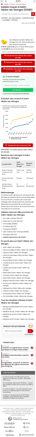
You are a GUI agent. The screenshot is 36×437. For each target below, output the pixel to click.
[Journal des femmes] (9, 423)
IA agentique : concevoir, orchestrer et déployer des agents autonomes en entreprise (15, 363)
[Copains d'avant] (9, 431)
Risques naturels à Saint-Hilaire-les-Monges (18, 280)
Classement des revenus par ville (19, 145)
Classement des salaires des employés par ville (19, 70)
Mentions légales (17, 413)
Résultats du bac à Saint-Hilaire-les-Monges (18, 311)
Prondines (14, 20)
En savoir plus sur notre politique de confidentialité (16, 93)
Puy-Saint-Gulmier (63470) (12, 218)
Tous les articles (26, 411)
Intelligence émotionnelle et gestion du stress (15, 355)
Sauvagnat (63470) (10, 234)
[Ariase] (9, 435)
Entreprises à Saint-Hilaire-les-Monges (17, 293)
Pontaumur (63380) (10, 229)
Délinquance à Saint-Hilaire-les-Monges (17, 288)
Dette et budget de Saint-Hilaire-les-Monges (19, 250)
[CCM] (26, 423)
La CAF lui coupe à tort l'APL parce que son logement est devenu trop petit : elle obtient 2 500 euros (17, 378)
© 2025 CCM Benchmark (18, 415)
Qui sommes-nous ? (8, 408)
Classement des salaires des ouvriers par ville (19, 63)
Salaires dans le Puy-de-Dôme (14, 237)
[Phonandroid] (26, 435)
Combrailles (6, 20)
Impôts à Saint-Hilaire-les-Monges (15, 252)
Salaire (7, 4)
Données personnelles (25, 410)
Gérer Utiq (18, 411)
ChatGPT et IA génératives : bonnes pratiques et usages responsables (15, 348)
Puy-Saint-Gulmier (15, 18)
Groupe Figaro (27, 413)
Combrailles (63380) (10, 223)
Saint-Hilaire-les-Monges (12, 247)
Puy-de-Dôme (21, 4)
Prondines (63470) (9, 226)
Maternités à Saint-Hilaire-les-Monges (16, 278)
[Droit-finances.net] (26, 427)
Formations (8, 342)
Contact (7, 410)
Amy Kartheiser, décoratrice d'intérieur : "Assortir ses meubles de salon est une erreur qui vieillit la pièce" (18, 384)
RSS (33, 411)
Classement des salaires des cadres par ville (19, 56)
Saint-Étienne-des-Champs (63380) (16, 231)
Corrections (8, 413)
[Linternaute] (9, 427)
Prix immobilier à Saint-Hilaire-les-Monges (18, 296)
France (12, 4)
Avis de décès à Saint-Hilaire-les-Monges (17, 260)
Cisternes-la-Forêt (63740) (13, 221)
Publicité (31, 408)
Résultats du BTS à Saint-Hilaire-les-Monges (18, 319)
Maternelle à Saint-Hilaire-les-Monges (16, 272)
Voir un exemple (29, 334)
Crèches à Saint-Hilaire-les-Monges (16, 275)
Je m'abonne (16, 90)
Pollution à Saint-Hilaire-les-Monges (15, 291)
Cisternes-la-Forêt (28, 18)
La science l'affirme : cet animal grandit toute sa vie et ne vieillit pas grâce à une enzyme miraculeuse (17, 390)
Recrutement (14, 410)
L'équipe (17, 408)
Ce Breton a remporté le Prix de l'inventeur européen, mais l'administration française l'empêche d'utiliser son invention (16, 396)
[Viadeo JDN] (26, 431)
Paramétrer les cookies (8, 411)
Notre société (24, 408)
